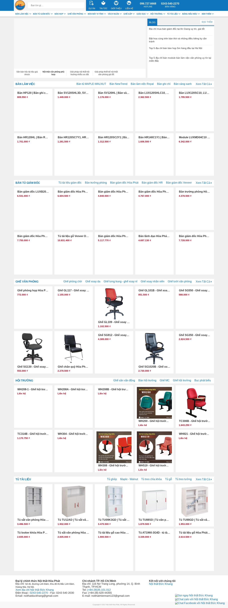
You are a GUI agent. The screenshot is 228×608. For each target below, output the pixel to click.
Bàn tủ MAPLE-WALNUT (91, 83)
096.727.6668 (148, 5)
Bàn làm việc (25, 84)
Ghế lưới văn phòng (180, 281)
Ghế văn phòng (27, 281)
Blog (152, 22)
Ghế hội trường (182, 380)
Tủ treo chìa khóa (151, 479)
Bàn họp (59, 14)
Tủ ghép (112, 479)
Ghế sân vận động (124, 380)
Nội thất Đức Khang (161, 584)
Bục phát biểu (202, 380)
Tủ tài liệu (23, 479)
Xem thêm (206, 14)
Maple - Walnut (129, 479)
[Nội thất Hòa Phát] (20, 5)
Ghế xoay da (92, 281)
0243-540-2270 (170, 5)
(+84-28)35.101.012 (99, 590)
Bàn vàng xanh (183, 83)
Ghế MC (165, 380)
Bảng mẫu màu (189, 14)
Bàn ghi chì (163, 83)
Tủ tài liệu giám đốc (70, 182)
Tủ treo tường (183, 479)
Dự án (92, 8)
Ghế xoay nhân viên (152, 281)
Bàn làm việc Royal (142, 83)
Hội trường (24, 380)
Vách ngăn (113, 14)
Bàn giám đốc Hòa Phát (124, 182)
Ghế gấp (128, 14)
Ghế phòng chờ (72, 281)
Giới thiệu (116, 8)
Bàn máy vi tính (95, 14)
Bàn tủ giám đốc (28, 182)
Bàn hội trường (147, 380)
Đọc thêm (207, 22)
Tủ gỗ (168, 479)
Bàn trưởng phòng (96, 182)
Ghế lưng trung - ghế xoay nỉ (120, 281)
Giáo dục (141, 14)
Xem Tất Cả (203, 84)
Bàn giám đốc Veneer (179, 182)
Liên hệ (129, 8)
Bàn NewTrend (118, 83)
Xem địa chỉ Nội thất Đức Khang (35, 590)
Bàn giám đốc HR (152, 182)
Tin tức (103, 8)
